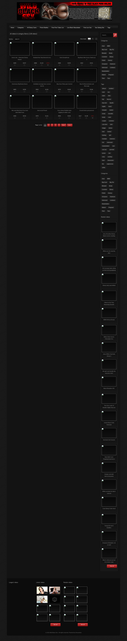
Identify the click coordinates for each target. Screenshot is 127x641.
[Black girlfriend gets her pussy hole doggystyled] (82, 617)
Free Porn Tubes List (58, 27)
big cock (104, 103)
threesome (111, 160)
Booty (110, 53)
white (103, 167)
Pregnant (111, 74)
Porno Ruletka (44, 27)
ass (109, 92)
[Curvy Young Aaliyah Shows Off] (42, 599)
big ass (109, 99)
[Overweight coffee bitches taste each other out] (69, 608)
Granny (110, 60)
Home (12, 27)
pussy (103, 153)
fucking (104, 135)
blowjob (104, 110)
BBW (108, 46)
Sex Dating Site (99, 27)
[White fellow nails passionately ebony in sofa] (82, 599)
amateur (111, 88)
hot (103, 142)
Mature (104, 74)
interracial (109, 142)
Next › (63, 125)
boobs (111, 110)
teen (103, 160)
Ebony (111, 56)
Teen (103, 78)
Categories (21, 27)
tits (103, 164)
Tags (109, 27)
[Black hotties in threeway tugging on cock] (69, 617)
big (103, 99)
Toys (108, 78)
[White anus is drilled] (42, 617)
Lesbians (112, 67)
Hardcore (112, 64)
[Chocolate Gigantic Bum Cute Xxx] (82, 590)
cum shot (104, 124)
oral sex (104, 149)
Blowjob (104, 53)
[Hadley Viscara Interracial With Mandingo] (54, 590)
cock (109, 117)
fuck (103, 131)
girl (110, 135)
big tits (111, 103)
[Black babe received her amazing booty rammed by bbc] (54, 608)
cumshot (111, 121)
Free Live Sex (88, 27)
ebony (110, 128)
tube (89, 38)
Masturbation (105, 71)
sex (109, 153)
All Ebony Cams (32, 27)
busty (103, 117)
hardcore (112, 139)
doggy (104, 128)
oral (113, 146)
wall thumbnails (96, 38)
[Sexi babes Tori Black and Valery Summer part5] (69, 599)
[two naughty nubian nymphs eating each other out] (82, 608)
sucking (110, 156)
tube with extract (92, 38)
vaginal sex (110, 164)
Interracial (104, 67)
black (110, 106)
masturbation (105, 146)
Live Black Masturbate (73, 27)
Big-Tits (112, 49)
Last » (69, 125)
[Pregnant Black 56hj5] (54, 617)
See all (112, 566)
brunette (110, 113)
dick (111, 124)
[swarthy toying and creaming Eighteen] (42, 608)
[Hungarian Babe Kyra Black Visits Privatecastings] (42, 590)
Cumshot (104, 56)
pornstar (112, 149)
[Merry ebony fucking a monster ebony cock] (69, 590)
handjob (104, 139)
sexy (103, 156)
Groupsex (104, 64)
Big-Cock (104, 49)
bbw (109, 95)
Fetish (103, 60)
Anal (103, 46)
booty (103, 113)
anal (103, 92)
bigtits (103, 106)
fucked (109, 131)
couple (104, 121)
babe (103, 95)
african (104, 88)
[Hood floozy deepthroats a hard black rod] (54, 599)
